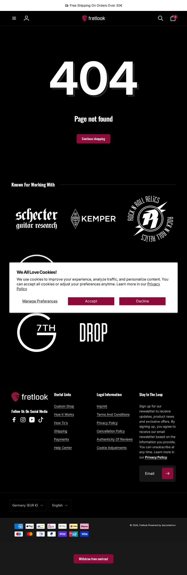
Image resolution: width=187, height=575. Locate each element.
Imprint (102, 406)
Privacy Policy (107, 423)
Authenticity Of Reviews (114, 439)
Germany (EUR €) (25, 505)
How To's (61, 423)
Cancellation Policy (111, 431)
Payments (61, 439)
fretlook (143, 525)
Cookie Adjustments (112, 448)
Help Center (63, 448)
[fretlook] (29, 400)
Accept (91, 301)
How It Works (64, 414)
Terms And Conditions (113, 414)
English (57, 505)
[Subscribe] (167, 473)
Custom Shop (64, 406)
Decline (142, 301)
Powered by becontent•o (162, 525)
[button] (14, 18)
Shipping (60, 431)
